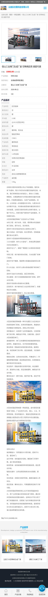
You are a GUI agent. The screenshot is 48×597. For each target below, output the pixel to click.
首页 (11, 14)
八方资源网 (17, 581)
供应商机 (17, 14)
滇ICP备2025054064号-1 (31, 575)
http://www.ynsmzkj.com (9, 518)
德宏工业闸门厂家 (12, 559)
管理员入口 (32, 581)
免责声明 (25, 581)
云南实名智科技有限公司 (19, 578)
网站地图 (40, 581)
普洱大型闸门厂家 (35, 559)
